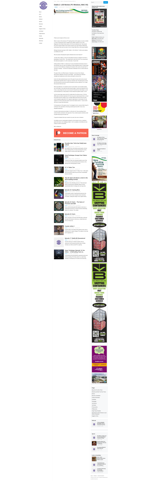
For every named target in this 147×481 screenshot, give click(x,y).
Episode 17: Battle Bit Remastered (75, 238)
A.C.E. (40, 14)
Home (55, 1)
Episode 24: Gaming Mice (72, 190)
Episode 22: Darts (70, 214)
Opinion (40, 21)
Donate (40, 36)
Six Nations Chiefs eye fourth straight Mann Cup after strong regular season (101, 437)
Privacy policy (95, 407)
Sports (40, 16)
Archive (93, 393)
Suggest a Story (42, 28)
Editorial (40, 19)
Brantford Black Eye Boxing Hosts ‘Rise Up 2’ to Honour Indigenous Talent (101, 442)
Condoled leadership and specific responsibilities (101, 469)
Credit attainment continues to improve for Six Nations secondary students (101, 464)
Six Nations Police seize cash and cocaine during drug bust (102, 138)
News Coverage (95, 135)
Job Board (41, 31)
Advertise (41, 40)
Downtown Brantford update (101, 149)
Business (41, 24)
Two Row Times (96, 477)
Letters (40, 26)
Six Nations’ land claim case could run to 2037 (102, 144)
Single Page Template (96, 410)
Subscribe (41, 38)
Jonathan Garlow (62, 7)
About (92, 475)
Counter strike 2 (69, 226)
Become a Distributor (96, 395)
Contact (40, 43)
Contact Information (96, 397)
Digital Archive (42, 33)
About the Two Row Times (97, 390)
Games (58, 1)
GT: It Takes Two (70, 167)
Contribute (94, 399)
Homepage (94, 401)
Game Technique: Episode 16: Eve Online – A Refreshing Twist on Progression (75, 252)
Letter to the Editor (96, 455)
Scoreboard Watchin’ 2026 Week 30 (101, 448)
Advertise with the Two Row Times (99, 391)
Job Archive (94, 403)
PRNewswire (94, 409)
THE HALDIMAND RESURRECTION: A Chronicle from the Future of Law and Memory (101, 423)
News (40, 11)
